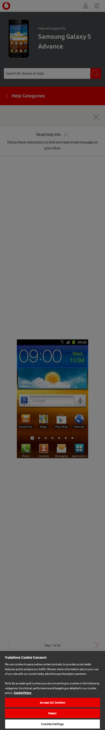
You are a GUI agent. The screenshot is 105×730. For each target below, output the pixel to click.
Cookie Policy (23, 693)
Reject (52, 713)
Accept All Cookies (52, 702)
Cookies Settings (52, 724)
